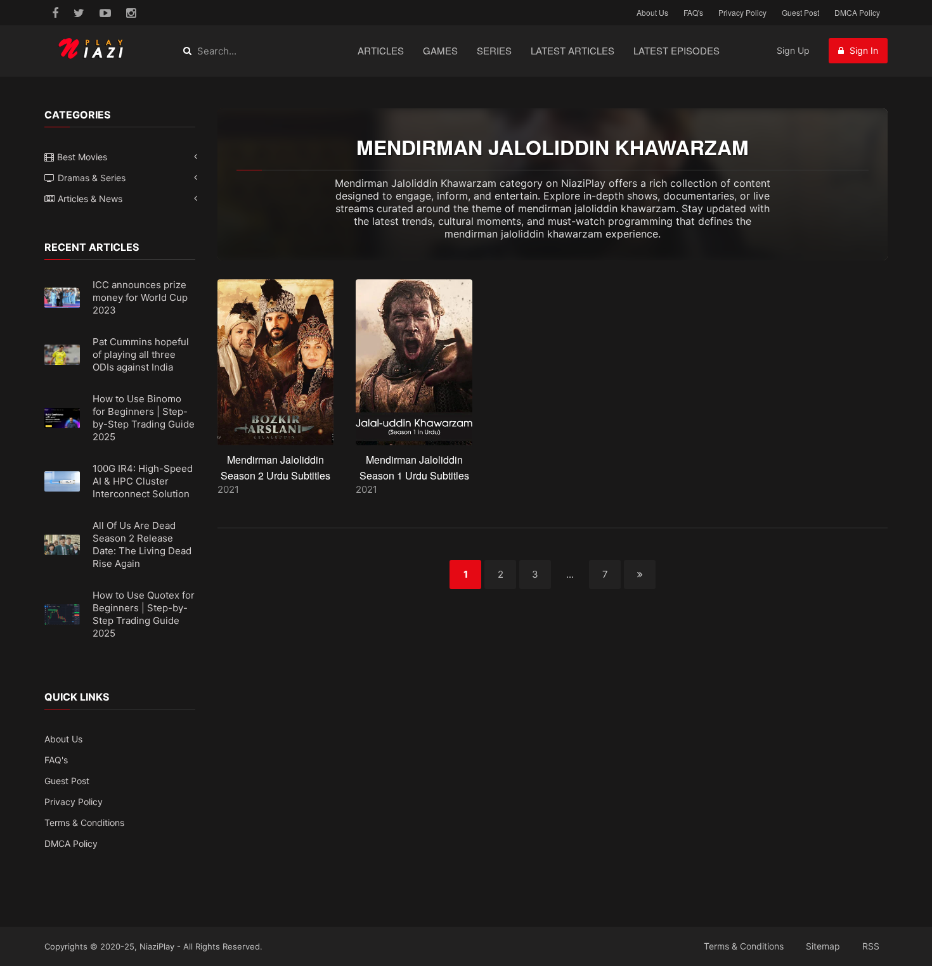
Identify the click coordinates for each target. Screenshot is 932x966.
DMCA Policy (857, 12)
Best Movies (82, 156)
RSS (870, 946)
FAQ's (693, 12)
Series (494, 50)
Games (440, 50)
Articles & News (90, 198)
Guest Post (800, 12)
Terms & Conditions (84, 822)
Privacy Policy (742, 12)
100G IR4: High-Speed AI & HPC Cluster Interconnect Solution (143, 481)
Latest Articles (572, 50)
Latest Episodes (676, 50)
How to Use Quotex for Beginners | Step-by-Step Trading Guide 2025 (144, 614)
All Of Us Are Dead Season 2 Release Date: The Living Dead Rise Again (142, 544)
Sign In (862, 50)
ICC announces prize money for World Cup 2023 (140, 297)
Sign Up (793, 50)
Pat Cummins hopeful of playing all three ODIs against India (141, 354)
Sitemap (823, 946)
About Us (652, 12)
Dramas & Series (92, 177)
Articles (381, 50)
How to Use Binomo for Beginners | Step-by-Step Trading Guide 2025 (144, 418)
